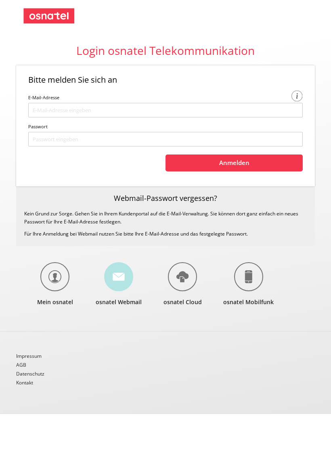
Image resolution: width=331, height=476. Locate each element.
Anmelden (234, 163)
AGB (21, 365)
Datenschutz (30, 374)
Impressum (29, 356)
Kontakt (24, 382)
